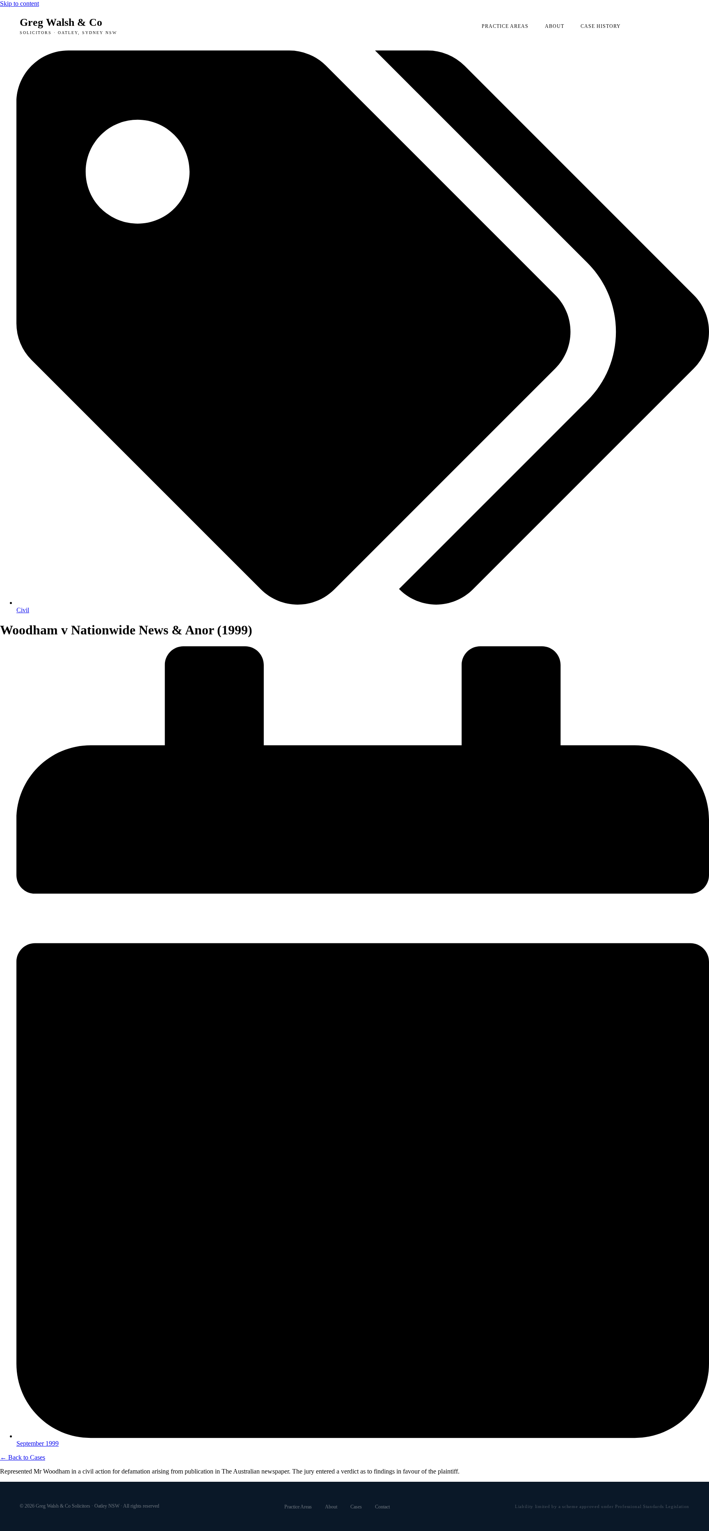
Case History (601, 26)
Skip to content (19, 3)
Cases (356, 1507)
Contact (382, 1507)
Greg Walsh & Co (68, 25)
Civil (22, 609)
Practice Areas (505, 26)
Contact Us (663, 26)
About (554, 26)
